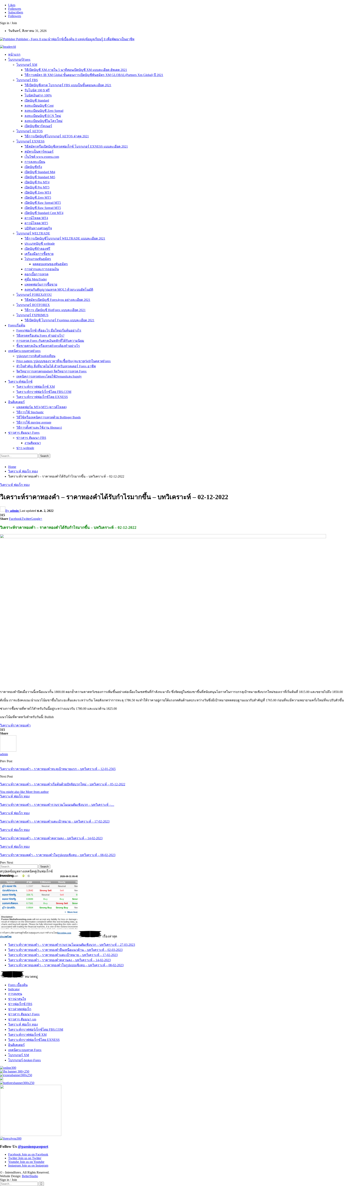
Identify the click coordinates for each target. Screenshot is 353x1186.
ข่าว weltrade (25, 448)
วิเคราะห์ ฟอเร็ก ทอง (15, 485)
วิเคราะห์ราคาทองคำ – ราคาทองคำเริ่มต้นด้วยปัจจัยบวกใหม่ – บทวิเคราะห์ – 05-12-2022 (62, 784)
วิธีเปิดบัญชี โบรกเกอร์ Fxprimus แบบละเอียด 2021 (59, 320)
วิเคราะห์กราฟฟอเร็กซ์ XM (35, 386)
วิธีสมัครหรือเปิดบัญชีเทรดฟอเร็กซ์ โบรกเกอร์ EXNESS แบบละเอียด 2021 (76, 146)
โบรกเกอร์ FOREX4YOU (34, 294)
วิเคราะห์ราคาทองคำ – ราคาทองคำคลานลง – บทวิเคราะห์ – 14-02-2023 (59, 960)
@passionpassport (33, 1146)
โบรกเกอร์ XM (26, 64)
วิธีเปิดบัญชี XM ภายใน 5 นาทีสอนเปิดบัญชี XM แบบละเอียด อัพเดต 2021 (76, 70)
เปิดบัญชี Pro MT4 (37, 182)
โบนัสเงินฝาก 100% (38, 95)
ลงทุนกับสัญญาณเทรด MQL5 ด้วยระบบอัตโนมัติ (59, 289)
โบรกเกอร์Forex (19, 59)
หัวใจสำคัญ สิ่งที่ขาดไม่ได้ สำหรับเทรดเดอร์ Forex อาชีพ (56, 366)
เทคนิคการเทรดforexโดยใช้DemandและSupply (49, 376)
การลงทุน (15, 993)
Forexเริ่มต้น (16, 325)
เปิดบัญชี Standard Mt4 (40, 172)
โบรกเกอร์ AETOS (29, 131)
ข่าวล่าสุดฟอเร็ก (19, 1009)
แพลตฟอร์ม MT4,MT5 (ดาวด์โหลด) (41, 407)
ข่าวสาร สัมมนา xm (22, 1019)
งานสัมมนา (33, 443)
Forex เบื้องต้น (18, 985)
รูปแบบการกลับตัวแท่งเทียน (35, 356)
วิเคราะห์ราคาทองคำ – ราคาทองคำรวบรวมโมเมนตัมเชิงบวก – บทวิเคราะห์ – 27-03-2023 (71, 944)
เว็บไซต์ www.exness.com (42, 156)
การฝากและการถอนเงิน (42, 269)
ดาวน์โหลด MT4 (36, 218)
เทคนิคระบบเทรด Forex (24, 1050)
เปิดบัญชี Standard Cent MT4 (44, 213)
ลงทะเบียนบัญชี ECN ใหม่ (43, 116)
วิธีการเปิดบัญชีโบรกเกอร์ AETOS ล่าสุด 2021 (57, 136)
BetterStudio (30, 1176)
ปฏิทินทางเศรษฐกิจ (38, 228)
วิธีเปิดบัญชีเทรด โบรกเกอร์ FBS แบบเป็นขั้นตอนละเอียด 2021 (68, 85)
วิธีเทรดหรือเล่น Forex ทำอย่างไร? (40, 335)
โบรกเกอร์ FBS (27, 80)
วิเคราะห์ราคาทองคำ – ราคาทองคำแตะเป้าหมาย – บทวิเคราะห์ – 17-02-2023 (63, 955)
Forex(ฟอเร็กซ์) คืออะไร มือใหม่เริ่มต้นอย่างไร (48, 330)
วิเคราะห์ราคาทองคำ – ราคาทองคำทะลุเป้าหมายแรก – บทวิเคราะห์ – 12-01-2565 (58, 769)
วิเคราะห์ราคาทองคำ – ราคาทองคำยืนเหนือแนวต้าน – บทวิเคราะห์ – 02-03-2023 (65, 950)
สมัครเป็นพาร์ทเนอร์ (39, 151)
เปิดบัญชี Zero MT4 (38, 192)
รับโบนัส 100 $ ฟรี (37, 90)
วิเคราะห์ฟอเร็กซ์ (20, 381)
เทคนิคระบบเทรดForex (24, 351)
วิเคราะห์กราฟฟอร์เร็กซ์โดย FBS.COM (43, 391)
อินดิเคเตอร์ (16, 402)
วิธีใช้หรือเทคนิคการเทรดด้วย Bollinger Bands (48, 417)
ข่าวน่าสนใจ (17, 999)
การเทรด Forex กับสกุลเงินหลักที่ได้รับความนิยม (50, 340)
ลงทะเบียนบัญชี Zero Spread (44, 110)
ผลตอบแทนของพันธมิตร (50, 264)
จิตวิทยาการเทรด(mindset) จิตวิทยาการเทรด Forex (51, 371)
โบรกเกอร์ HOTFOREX (33, 305)
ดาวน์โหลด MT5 (36, 223)
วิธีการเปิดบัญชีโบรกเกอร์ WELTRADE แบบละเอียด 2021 (65, 238)
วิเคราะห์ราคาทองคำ (15, 725)
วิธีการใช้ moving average (33, 422)
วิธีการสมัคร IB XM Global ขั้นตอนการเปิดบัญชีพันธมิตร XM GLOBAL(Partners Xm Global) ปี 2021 (94, 75)
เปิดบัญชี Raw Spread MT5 (43, 202)
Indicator (14, 989)
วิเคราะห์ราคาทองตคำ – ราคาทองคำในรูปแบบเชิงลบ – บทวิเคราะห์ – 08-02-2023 (66, 965)
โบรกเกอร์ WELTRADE (33, 233)
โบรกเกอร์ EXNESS (30, 141)
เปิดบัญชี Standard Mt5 (40, 177)
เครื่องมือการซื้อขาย (39, 254)
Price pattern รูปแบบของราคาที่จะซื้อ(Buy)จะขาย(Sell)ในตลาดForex (63, 361)
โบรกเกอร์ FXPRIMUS (32, 315)
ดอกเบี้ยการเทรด (36, 274)
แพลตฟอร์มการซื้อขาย (41, 284)
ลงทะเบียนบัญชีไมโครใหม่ (44, 121)
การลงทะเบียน (35, 162)
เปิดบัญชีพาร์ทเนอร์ (38, 126)
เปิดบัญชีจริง (33, 167)
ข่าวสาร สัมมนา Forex (24, 432)
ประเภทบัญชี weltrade (40, 243)
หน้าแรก (14, 54)
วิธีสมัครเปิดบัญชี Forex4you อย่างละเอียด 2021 (57, 300)
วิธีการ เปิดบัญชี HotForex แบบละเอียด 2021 (55, 310)
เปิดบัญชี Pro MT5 (37, 187)
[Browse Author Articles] (8, 750)
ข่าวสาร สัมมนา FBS (31, 437)
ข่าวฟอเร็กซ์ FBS (20, 1004)
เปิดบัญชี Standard (37, 100)
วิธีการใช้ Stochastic (30, 412)
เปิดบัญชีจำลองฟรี (37, 248)
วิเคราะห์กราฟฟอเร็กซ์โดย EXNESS (42, 397)
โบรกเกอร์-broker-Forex (24, 1060)
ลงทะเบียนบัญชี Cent (39, 105)
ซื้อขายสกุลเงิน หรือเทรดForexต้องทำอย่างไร (48, 346)
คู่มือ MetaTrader (36, 279)
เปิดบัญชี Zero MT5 (38, 197)
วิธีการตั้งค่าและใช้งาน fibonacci (39, 427)
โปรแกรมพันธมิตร (38, 259)
